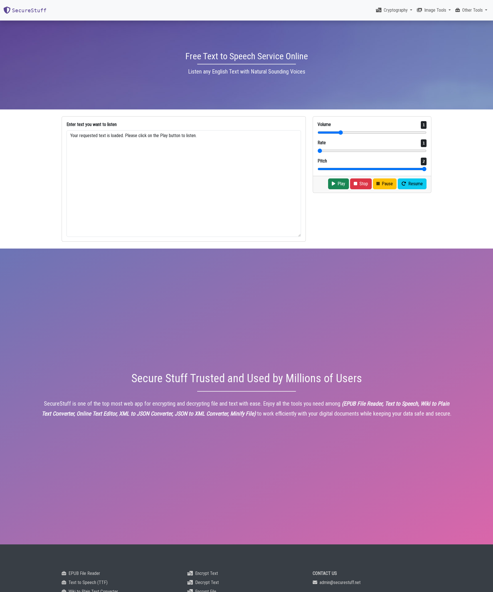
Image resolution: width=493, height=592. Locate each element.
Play (341, 183)
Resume (415, 183)
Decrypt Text (207, 582)
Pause (387, 183)
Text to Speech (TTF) (88, 582)
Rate (371, 142)
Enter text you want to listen (91, 124)
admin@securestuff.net (340, 582)
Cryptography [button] (396, 10)
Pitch (371, 161)
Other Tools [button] (473, 10)
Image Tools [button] (435, 10)
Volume (371, 124)
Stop (363, 183)
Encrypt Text (206, 573)
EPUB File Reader (84, 573)
